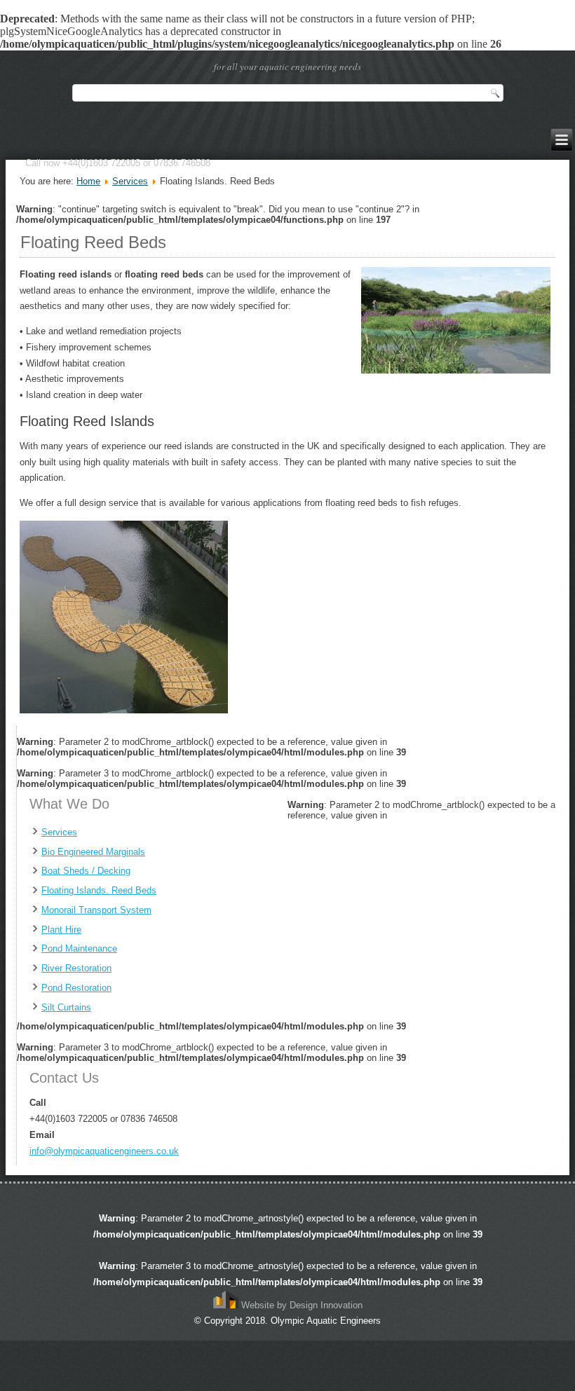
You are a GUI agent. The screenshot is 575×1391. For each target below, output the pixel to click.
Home (88, 181)
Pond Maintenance (79, 948)
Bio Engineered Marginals (93, 852)
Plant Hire (61, 929)
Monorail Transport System (96, 910)
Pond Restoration (76, 987)
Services (130, 181)
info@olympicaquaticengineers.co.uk (104, 1151)
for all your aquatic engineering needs (287, 66)
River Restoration (76, 968)
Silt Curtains (66, 1007)
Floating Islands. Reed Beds (98, 890)
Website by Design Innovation (300, 1305)
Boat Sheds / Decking (85, 870)
